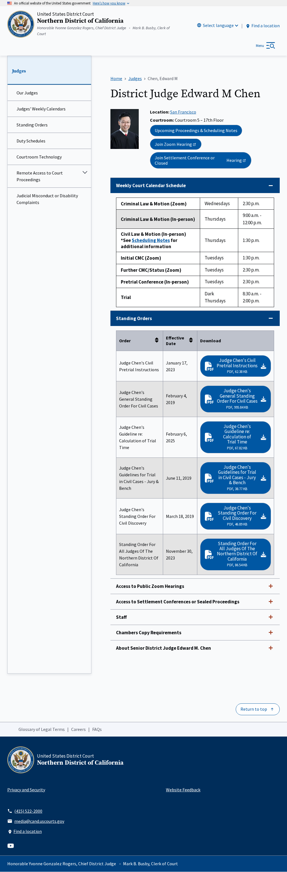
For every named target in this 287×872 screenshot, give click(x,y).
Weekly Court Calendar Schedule (151, 185)
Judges (19, 71)
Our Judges (27, 93)
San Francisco (183, 112)
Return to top (253, 709)
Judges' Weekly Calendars (41, 109)
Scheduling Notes (151, 240)
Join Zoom (173, 144)
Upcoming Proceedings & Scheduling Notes (196, 130)
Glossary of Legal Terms (41, 729)
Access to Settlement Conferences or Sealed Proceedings (177, 602)
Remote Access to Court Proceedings (40, 176)
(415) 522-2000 (28, 811)
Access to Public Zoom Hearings (150, 586)
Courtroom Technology (39, 157)
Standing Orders (32, 125)
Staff (121, 617)
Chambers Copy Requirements (148, 632)
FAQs (97, 729)
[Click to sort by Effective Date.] (192, 340)
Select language (218, 25)
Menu (260, 45)
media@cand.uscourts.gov (39, 821)
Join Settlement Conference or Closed (198, 160)
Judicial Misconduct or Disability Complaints (47, 199)
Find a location (265, 25)
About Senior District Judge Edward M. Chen (163, 648)
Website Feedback (183, 789)
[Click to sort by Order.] (158, 340)
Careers (78, 729)
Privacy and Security (26, 789)
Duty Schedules (31, 141)
